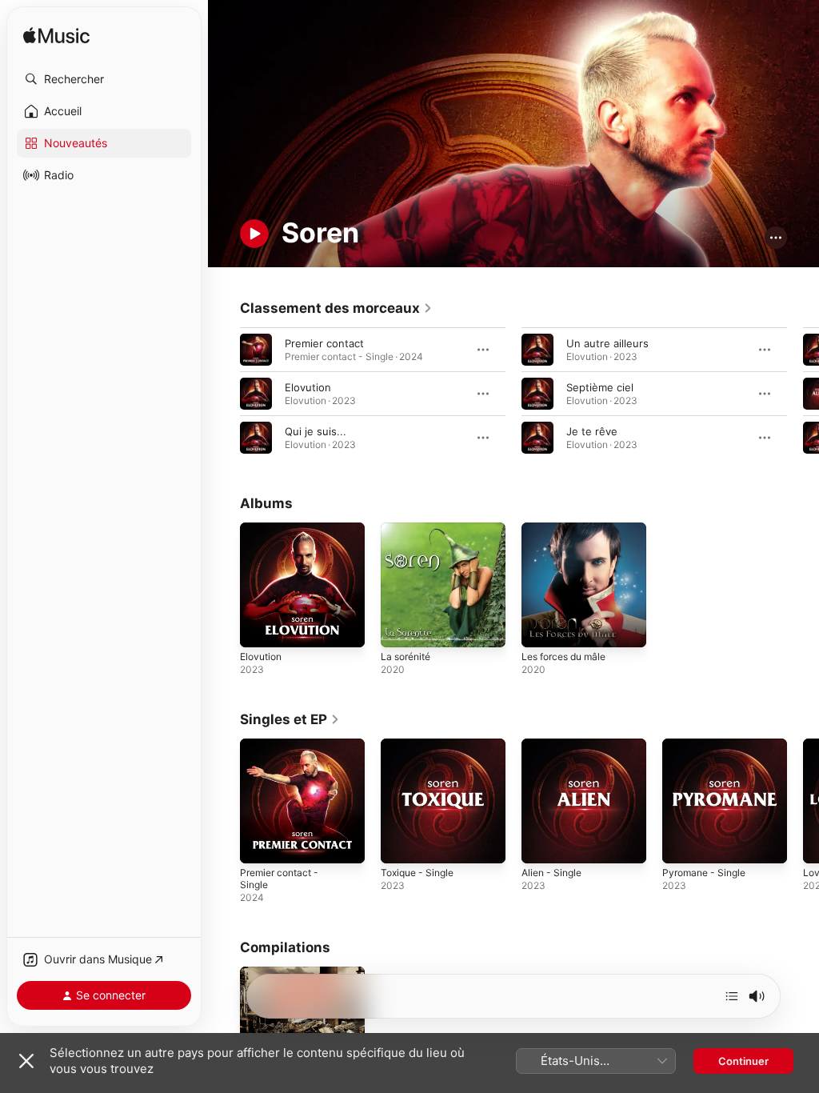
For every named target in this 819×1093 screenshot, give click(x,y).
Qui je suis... (315, 431)
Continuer (743, 1061)
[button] (104, 79)
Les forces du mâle (563, 657)
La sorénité (405, 657)
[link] (336, 308)
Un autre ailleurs (607, 343)
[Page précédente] (224, 393)
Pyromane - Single (703, 873)
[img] (56, 36)
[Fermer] (26, 1061)
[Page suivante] (803, 393)
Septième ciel (599, 387)
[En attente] (731, 996)
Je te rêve (591, 431)
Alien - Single (551, 873)
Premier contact (324, 343)
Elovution (308, 387)
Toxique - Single (417, 873)
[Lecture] (254, 233)
